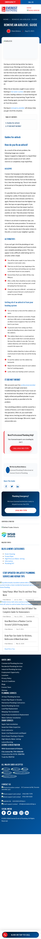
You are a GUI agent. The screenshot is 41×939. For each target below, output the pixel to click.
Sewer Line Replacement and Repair (14, 733)
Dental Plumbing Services (10, 706)
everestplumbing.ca (18, 801)
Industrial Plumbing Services (11, 669)
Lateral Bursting (7, 742)
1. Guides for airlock (12, 123)
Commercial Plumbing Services (12, 663)
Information (9, 561)
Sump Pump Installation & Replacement (15, 715)
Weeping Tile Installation (10, 712)
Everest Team (6, 687)
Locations (5, 675)
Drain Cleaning (10, 554)
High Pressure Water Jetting (14, 559)
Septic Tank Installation (10, 724)
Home (6, 19)
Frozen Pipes (9, 556)
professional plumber (28, 385)
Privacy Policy (6, 678)
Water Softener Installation (11, 718)
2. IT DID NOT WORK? (13, 126)
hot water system (17, 92)
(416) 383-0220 (27, 796)
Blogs (3, 684)
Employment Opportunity (10, 672)
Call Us (30, 2)
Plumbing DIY (9, 563)
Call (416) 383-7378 (20, 448)
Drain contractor (7, 730)
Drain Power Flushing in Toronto (13, 736)
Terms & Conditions (8, 681)
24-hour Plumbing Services (11, 697)
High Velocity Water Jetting (11, 739)
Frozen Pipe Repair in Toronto (12, 700)
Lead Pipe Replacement (10, 709)
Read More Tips (10, 649)
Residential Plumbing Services (12, 666)
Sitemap (4, 690)
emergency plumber (18, 108)
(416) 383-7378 (21, 510)
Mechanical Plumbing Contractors (13, 703)
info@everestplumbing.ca (27, 804)
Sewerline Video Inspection (11, 727)
